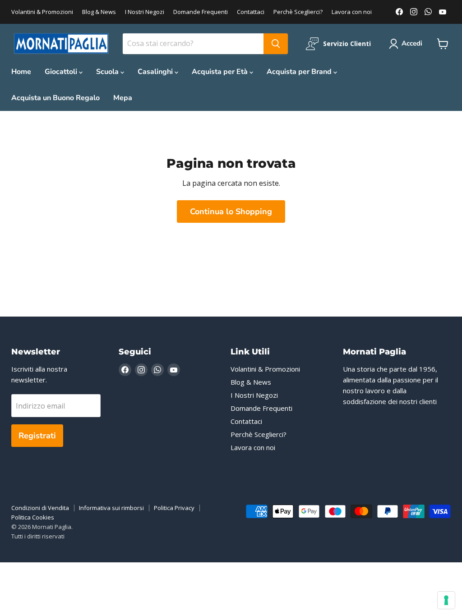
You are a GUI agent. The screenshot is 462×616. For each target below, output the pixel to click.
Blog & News (99, 12)
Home (21, 72)
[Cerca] (275, 43)
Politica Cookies (32, 517)
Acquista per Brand (300, 72)
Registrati (37, 435)
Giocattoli (62, 72)
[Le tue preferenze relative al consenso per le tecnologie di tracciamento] (446, 600)
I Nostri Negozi (144, 12)
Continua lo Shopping (231, 211)
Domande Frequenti (200, 12)
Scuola (108, 72)
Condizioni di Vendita (40, 508)
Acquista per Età (220, 72)
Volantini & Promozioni (42, 12)
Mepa (122, 98)
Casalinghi (156, 72)
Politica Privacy (174, 508)
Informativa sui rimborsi (111, 508)
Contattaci (250, 12)
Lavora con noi (352, 12)
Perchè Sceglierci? (298, 12)
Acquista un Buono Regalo (55, 98)
